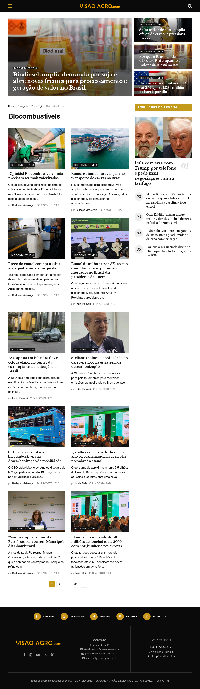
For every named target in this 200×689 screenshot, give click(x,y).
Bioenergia (37, 106)
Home (11, 106)
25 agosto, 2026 (54, 95)
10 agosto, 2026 (101, 572)
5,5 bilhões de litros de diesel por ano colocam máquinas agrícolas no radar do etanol (98, 456)
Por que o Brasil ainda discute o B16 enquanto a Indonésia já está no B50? (160, 61)
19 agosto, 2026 (49, 205)
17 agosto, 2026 (112, 209)
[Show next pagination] (84, 584)
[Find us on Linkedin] (45, 655)
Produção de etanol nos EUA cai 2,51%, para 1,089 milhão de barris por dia (162, 87)
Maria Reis (81, 483)
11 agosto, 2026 (101, 483)
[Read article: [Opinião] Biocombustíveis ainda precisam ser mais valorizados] (36, 148)
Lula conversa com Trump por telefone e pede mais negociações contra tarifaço (155, 173)
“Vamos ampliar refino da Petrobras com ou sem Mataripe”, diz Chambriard (36, 541)
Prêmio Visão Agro (161, 647)
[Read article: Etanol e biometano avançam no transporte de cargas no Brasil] (100, 148)
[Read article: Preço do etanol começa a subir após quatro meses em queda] (36, 238)
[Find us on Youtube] (38, 655)
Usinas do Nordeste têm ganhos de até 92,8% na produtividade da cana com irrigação (168, 235)
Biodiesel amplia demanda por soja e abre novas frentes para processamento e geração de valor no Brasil (70, 81)
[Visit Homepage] (100, 6)
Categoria (23, 106)
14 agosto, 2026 (105, 303)
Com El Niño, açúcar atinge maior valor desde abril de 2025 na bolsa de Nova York (168, 219)
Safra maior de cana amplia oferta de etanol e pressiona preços (162, 34)
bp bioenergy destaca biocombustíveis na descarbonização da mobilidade (35, 456)
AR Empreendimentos (161, 656)
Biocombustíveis (25, 68)
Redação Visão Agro (28, 95)
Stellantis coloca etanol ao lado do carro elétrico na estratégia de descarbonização (99, 362)
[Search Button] (190, 6)
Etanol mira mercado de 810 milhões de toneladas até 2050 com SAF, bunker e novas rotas (96, 541)
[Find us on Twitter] (52, 655)
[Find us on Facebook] (24, 655)
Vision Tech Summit (161, 652)
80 (75, 584)
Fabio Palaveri (83, 303)
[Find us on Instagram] (30, 655)
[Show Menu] (10, 6)
